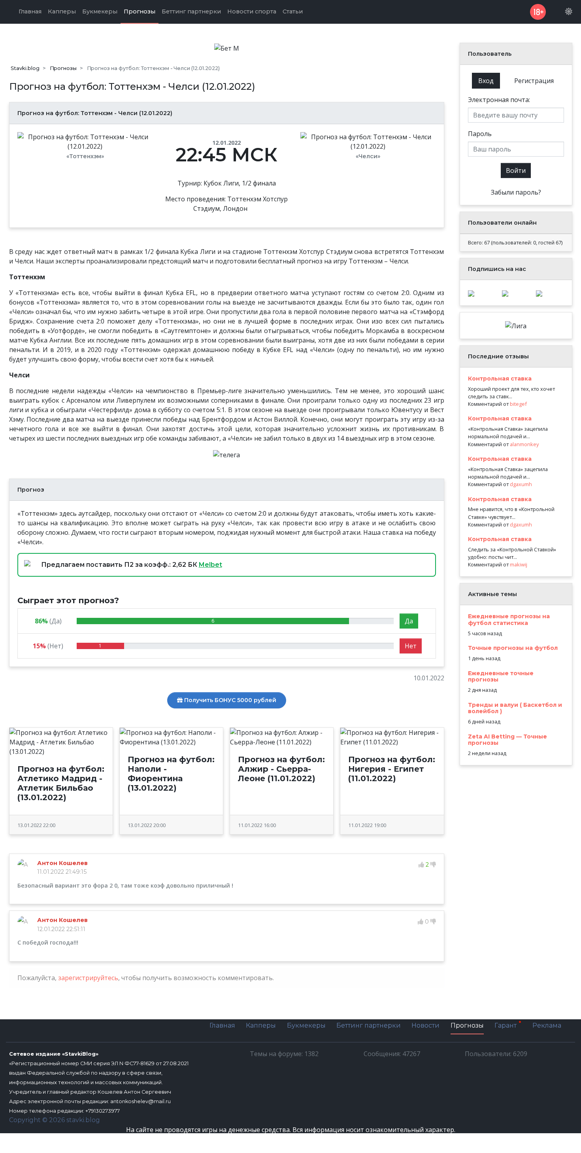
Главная (222, 1025)
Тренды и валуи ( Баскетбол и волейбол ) (515, 708)
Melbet (210, 564)
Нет (411, 646)
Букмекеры (306, 1025)
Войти (516, 170)
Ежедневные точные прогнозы (501, 676)
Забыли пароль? (516, 192)
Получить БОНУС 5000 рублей (229, 700)
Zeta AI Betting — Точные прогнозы (507, 740)
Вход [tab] (486, 80)
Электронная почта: (499, 99)
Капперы (261, 1025)
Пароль (480, 133)
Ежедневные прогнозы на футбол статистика (509, 620)
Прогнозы (467, 1025)
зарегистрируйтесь (88, 977)
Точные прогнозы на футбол (513, 647)
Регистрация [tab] (534, 80)
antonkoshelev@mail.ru (140, 1101)
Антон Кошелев (62, 863)
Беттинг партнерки (368, 1025)
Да (409, 621)
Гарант (506, 1026)
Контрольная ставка (500, 378)
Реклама (546, 1025)
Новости (425, 1025)
